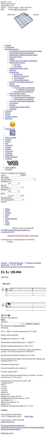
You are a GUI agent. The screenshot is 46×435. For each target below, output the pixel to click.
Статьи (7, 115)
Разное (11, 84)
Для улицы (18, 66)
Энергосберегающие (21, 80)
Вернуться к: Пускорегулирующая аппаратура (17, 267)
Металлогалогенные (21, 76)
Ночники (12, 70)
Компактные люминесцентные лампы (23, 55)
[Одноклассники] (7, 315)
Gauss (7, 224)
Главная (8, 45)
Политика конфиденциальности (12, 425)
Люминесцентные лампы (18, 68)
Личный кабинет (11, 116)
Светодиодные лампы (17, 93)
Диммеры (12, 109)
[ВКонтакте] (2, 315)
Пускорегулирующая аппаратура (21, 82)
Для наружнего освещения (23, 91)
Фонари (12, 105)
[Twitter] (5, 315)
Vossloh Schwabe (11, 219)
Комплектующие (15, 57)
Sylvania (8, 213)
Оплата (7, 113)
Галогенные (18, 74)
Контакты (8, 118)
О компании (9, 47)
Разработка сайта (7, 433)
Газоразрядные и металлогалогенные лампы (25, 51)
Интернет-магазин (12, 49)
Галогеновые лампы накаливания (21, 53)
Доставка (8, 111)
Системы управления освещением (21, 101)
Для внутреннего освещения (24, 88)
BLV (7, 217)
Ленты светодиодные (17, 63)
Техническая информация (34, 427)
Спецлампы (13, 103)
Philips (7, 209)
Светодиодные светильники (19, 95)
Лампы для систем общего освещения (23, 61)
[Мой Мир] (9, 315)
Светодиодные (19, 78)
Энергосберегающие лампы (19, 107)
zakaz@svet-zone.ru (20, 9)
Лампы (12, 59)
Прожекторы (14, 72)
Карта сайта (29, 416)
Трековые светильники (26, 89)
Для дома (17, 64)
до (9, 183)
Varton (7, 222)
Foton (7, 215)
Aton (7, 220)
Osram (7, 211)
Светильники (14, 86)
